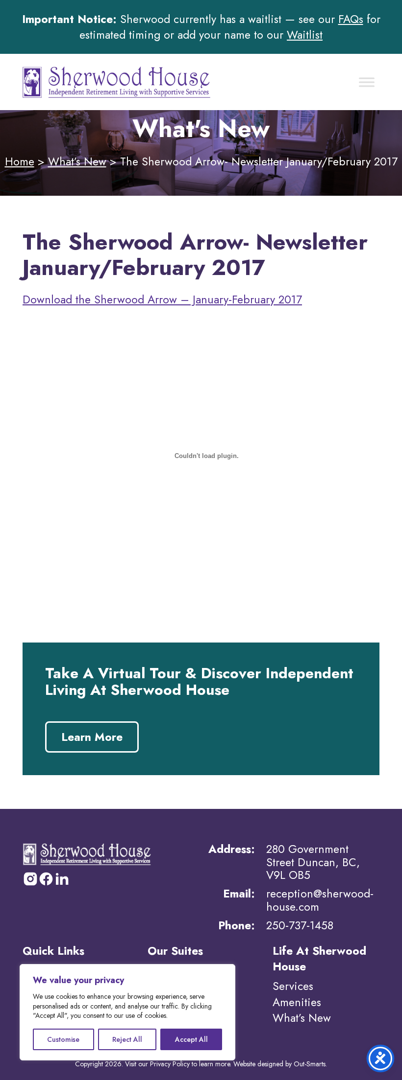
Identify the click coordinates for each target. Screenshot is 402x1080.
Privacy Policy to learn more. (190, 1064)
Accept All (191, 1039)
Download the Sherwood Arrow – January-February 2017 (162, 299)
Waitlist (305, 34)
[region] (127, 1012)
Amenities (297, 1002)
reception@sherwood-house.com (320, 900)
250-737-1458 (299, 925)
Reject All (127, 1039)
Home (19, 161)
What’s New (77, 161)
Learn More (92, 737)
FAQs (350, 19)
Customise (63, 1039)
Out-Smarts (310, 1064)
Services (293, 986)
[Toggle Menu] (367, 82)
